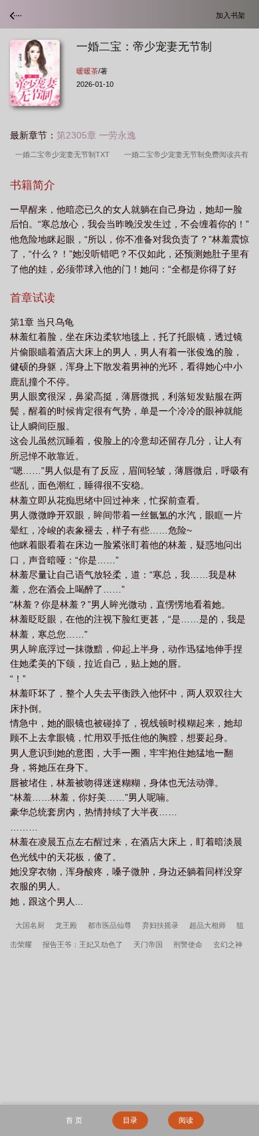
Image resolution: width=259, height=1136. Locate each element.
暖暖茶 (87, 71)
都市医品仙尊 (109, 925)
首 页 (74, 1120)
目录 (130, 1120)
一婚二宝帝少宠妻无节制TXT (64, 154)
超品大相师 (207, 925)
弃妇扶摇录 (160, 925)
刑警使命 (188, 944)
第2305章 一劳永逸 (96, 135)
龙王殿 (66, 925)
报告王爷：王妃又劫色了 (83, 944)
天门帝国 (148, 944)
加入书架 (232, 15)
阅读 (186, 1120)
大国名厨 (29, 925)
